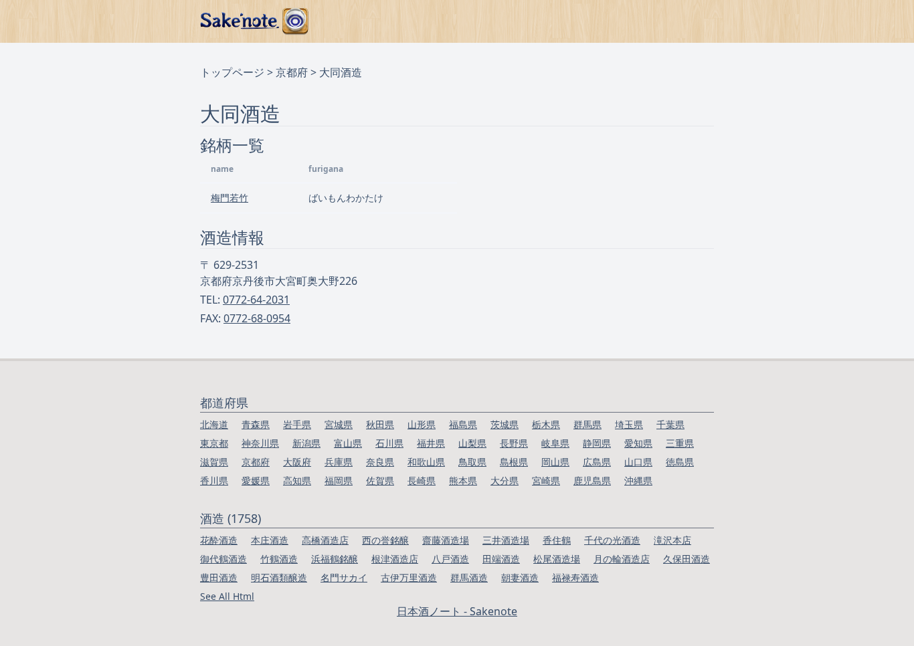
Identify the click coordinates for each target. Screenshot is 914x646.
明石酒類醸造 (279, 577)
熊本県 (463, 480)
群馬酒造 (469, 577)
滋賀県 (214, 461)
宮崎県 (546, 480)
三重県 (680, 443)
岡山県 (555, 461)
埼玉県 (629, 424)
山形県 (421, 424)
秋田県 (380, 424)
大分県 (504, 480)
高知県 (297, 480)
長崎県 (421, 480)
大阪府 (297, 461)
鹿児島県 (592, 480)
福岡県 (339, 480)
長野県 (514, 443)
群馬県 (587, 424)
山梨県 (472, 443)
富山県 (348, 443)
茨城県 (504, 424)
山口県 (638, 461)
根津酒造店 (394, 558)
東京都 (214, 443)
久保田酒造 (686, 558)
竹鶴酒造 (279, 558)
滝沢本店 (672, 540)
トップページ (232, 72)
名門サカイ (344, 577)
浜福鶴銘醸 (334, 558)
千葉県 (670, 424)
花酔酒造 (219, 540)
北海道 (214, 424)
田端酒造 (501, 558)
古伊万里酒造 (409, 577)
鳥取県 (472, 461)
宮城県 (339, 424)
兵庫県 (339, 461)
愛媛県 (256, 480)
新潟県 (306, 443)
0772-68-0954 (256, 318)
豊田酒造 (219, 577)
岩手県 (297, 424)
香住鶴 (557, 540)
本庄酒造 (269, 540)
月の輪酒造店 (621, 558)
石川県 (389, 443)
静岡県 (597, 443)
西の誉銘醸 (385, 540)
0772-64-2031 (256, 299)
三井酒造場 (505, 540)
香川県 (214, 480)
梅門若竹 (229, 197)
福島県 (463, 424)
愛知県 (638, 443)
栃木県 (546, 424)
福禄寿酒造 (575, 577)
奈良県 (380, 461)
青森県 (256, 424)
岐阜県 (555, 443)
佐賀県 (380, 480)
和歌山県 (426, 461)
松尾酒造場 (556, 558)
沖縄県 (638, 480)
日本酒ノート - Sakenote (457, 611)
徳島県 (680, 461)
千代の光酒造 (612, 540)
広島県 (597, 461)
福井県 (431, 443)
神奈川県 (260, 443)
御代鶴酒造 (223, 558)
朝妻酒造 (520, 577)
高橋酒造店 (325, 540)
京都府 (292, 72)
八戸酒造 (450, 558)
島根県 (514, 461)
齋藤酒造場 (445, 540)
